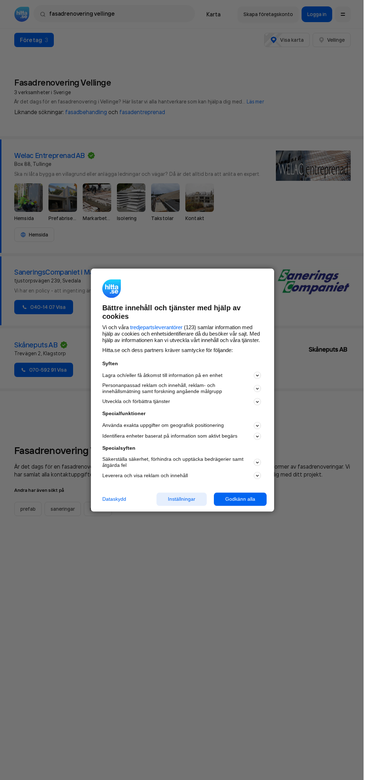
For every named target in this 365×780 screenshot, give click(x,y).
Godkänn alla (240, 499)
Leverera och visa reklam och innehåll (145, 475)
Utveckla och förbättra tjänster (136, 401)
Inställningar (181, 499)
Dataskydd (114, 499)
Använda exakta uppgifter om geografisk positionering (163, 425)
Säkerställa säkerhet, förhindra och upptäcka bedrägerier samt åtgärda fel (172, 462)
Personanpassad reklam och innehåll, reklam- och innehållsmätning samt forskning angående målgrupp (162, 388)
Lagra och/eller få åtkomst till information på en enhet (162, 375)
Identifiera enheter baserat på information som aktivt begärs (169, 436)
